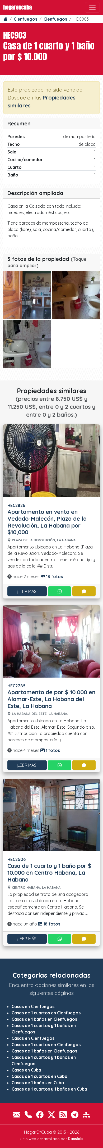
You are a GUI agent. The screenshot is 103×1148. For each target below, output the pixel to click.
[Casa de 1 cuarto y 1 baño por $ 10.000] (27, 295)
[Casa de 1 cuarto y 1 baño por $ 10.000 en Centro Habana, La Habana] (51, 814)
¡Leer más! (27, 591)
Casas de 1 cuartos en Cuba (39, 1076)
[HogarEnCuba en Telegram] (74, 1114)
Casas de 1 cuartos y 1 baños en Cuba (49, 1089)
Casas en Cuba (26, 1070)
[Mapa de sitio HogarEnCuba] (86, 1114)
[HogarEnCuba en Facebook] (40, 1114)
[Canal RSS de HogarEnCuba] (63, 1114)
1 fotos (52, 750)
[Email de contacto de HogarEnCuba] (16, 1114)
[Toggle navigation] (92, 7)
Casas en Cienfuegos (33, 1006)
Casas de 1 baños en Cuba (38, 1082)
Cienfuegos (25, 19)
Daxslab (75, 1138)
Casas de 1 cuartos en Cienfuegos (46, 1012)
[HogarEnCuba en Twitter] (51, 1114)
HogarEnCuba (17, 7)
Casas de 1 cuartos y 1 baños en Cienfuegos (44, 1028)
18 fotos (54, 576)
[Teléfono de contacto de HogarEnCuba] (28, 1114)
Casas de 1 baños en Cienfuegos (44, 1019)
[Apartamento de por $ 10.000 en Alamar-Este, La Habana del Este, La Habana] (51, 640)
